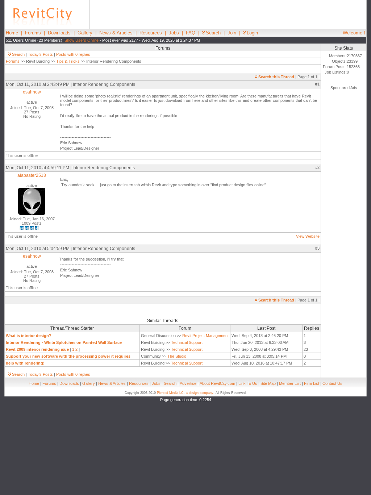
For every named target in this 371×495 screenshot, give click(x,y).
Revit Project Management (205, 335)
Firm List (311, 383)
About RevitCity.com (217, 383)
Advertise (188, 383)
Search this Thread (276, 77)
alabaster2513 (31, 175)
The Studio (176, 356)
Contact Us (332, 383)
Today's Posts (40, 54)
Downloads (59, 33)
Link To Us (247, 383)
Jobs (174, 33)
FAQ (190, 33)
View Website (308, 236)
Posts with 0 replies (73, 54)
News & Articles (116, 33)
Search (213, 33)
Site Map (268, 383)
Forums (33, 33)
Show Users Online (81, 40)
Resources (150, 33)
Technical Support (187, 342)
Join (232, 33)
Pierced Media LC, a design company (185, 393)
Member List (290, 383)
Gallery (85, 33)
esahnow (32, 92)
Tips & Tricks (68, 61)
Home (12, 33)
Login (252, 33)
